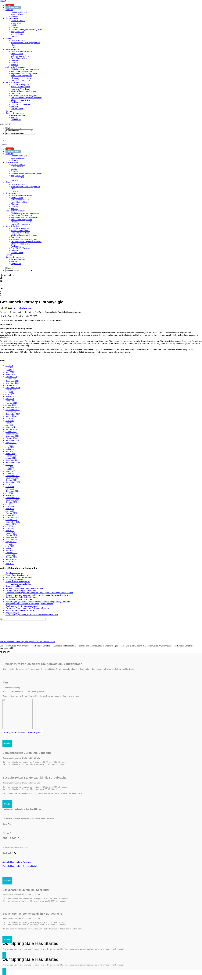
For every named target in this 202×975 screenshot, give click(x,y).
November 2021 (12, 478)
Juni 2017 (9, 546)
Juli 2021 (9, 484)
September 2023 (12, 440)
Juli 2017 (9, 544)
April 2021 (9, 489)
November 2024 (12, 409)
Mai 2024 (9, 423)
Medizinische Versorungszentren (25, 69)
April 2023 (9, 451)
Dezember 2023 (12, 434)
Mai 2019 (9, 509)
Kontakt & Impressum (20, 80)
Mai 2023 (9, 449)
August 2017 (10, 542)
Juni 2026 (9, 368)
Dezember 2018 (12, 517)
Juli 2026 (9, 365)
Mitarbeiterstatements (20, 87)
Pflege (13, 45)
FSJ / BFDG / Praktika (20, 104)
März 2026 (10, 374)
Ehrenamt (15, 60)
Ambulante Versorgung (15, 67)
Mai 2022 (9, 469)
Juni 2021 (9, 487)
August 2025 (10, 390)
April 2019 (9, 511)
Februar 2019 (11, 513)
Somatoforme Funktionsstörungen (20, 610)
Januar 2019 (10, 515)
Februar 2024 (11, 429)
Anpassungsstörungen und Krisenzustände (24, 588)
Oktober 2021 (11, 480)
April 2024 (9, 425)
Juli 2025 (9, 392)
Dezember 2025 (12, 381)
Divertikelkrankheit (13, 586)
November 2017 (12, 539)
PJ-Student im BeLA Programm (24, 95)
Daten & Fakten (18, 21)
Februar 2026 (11, 376)
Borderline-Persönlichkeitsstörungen (21, 597)
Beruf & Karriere (12, 82)
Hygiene (14, 47)
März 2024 (10, 427)
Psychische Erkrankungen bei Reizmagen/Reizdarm (28, 608)
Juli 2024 (9, 418)
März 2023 (10, 453)
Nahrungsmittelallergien (15, 579)
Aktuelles (9, 10)
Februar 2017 (11, 553)
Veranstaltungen (18, 14)
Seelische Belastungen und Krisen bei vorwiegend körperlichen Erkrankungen (39, 593)
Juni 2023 (9, 447)
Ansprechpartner (18, 115)
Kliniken (8, 38)
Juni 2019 (9, 506)
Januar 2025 (10, 405)
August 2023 (10, 442)
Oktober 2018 (11, 520)
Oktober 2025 (11, 385)
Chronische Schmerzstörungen (18, 599)
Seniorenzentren (12, 49)
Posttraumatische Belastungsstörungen (22, 606)
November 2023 (12, 436)
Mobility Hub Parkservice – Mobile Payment (22, 732)
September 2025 (12, 387)
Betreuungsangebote (20, 56)
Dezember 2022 (12, 460)
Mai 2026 (9, 370)
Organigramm (17, 23)
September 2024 (12, 414)
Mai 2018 (9, 531)
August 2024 (10, 416)
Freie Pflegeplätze (19, 58)
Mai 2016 (9, 564)
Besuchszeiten (13, 7)
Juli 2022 (9, 464)
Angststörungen (12, 612)
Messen (14, 16)
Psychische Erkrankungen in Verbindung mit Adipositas (29, 604)
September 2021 (12, 482)
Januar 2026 (10, 379)
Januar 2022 (10, 473)
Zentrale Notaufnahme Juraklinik (16, 862)
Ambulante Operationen (21, 71)
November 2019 (12, 500)
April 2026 (9, 372)
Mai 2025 (9, 396)
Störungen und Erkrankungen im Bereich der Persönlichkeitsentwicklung (36, 595)
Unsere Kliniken (18, 40)
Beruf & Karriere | (8, 642)
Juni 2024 (9, 420)
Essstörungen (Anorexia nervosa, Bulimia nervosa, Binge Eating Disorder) (37, 601)
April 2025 (9, 398)
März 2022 (10, 471)
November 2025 (12, 383)
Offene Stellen (17, 109)
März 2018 (10, 533)
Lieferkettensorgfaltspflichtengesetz (26, 29)
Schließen (7, 743)
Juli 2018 (9, 526)
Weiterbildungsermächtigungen (24, 91)
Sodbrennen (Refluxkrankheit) (18, 577)
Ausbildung (16, 102)
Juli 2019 (9, 504)
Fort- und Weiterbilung (21, 89)
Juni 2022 (9, 467)
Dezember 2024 (12, 407)
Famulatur (15, 93)
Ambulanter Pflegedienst (21, 76)
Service (8, 111)
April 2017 (9, 550)
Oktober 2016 (11, 557)
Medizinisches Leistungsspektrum (25, 43)
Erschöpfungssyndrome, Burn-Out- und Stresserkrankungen (31, 615)
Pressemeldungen (19, 12)
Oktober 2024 (11, 412)
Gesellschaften (17, 34)
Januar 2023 (10, 458)
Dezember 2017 (12, 537)
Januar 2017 (10, 555)
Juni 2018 (9, 528)
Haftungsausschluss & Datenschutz (39, 642)
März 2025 (10, 401)
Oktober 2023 (11, 438)
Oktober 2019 (11, 502)
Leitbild (14, 25)
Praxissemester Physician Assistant (26, 98)
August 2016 (10, 559)
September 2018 (12, 522)
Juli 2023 (9, 445)
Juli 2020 (9, 493)
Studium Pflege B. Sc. (20, 100)
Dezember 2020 (12, 491)
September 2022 (12, 462)
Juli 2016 (9, 561)
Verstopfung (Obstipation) (16, 575)
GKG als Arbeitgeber (20, 84)
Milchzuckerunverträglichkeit (17, 582)
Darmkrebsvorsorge (14, 573)
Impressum (16, 120)
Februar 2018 (11, 535)
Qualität (14, 27)
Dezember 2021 (12, 475)
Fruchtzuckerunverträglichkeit (18, 584)
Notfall (9, 5)
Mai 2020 (9, 495)
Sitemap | (20, 642)
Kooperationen (17, 32)
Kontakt (14, 36)
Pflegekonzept (17, 54)
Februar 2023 (11, 456)
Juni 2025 (9, 394)
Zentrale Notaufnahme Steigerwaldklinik (19, 866)
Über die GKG (11, 18)
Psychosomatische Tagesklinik (24, 73)
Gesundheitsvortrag (22, 308)
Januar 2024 (10, 431)
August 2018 (10, 524)
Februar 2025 (11, 403)
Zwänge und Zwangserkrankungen (20, 590)
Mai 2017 (9, 548)
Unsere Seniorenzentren (21, 51)
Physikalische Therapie (21, 78)
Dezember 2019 (12, 498)
